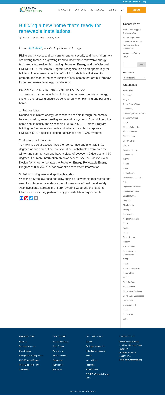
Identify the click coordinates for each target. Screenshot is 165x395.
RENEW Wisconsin (131, 268)
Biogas (126, 100)
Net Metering (128, 214)
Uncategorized (53, 37)
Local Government (131, 191)
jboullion (26, 37)
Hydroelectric (128, 173)
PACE (125, 228)
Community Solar (130, 118)
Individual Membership (95, 351)
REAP (126, 259)
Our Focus (80, 10)
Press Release (129, 237)
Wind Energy (58, 351)
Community (128, 109)
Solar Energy (58, 346)
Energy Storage (129, 141)
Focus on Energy (130, 150)
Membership (128, 205)
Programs (127, 242)
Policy (125, 233)
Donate (136, 10)
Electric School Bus (131, 127)
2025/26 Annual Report (29, 360)
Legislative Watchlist (132, 187)
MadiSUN (127, 200)
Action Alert (128, 90)
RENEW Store (92, 369)
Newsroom (137, 2)
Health (126, 164)
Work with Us (91, 360)
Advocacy (127, 95)
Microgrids (127, 210)
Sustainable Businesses (133, 296)
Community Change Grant (134, 113)
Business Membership (95, 346)
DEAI (125, 122)
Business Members (27, 346)
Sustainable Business (132, 291)
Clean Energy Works (132, 104)
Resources (127, 2)
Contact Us (24, 369)
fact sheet (35, 48)
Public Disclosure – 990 (29, 365)
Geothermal (128, 155)
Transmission (129, 300)
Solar (125, 278)
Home (125, 168)
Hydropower (58, 365)
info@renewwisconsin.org (130, 360)
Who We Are (64, 10)
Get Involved (97, 10)
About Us (23, 342)
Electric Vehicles (130, 132)
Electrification (129, 136)
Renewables (128, 273)
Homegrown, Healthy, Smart (31, 356)
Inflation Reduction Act (132, 178)
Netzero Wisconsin (131, 219)
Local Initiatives (129, 196)
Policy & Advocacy (60, 342)
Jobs (125, 182)
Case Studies (25, 351)
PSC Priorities (129, 246)
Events (112, 10)
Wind (125, 319)
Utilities (126, 310)
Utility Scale (128, 314)
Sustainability (129, 287)
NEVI (125, 223)
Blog (144, 2)
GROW (126, 159)
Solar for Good (129, 282)
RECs (125, 264)
